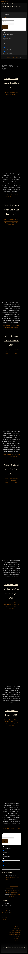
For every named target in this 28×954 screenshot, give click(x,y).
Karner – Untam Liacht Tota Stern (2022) (11, 83)
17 (7, 912)
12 (10, 910)
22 (5, 915)
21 (4, 915)
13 (2, 912)
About (16, 926)
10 (7, 910)
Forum (16, 940)
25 (9, 915)
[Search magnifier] (5, 27)
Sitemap (16, 936)
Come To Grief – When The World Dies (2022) (11, 209)
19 (10, 912)
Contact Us (16, 938)
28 (4, 917)
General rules (16, 928)
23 (6, 915)
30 (6, 917)
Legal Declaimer (16, 930)
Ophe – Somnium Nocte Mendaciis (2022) (11, 340)
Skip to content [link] (4, 1)
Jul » (6, 919)
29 (5, 917)
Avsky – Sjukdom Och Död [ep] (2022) (11, 469)
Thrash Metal (11, 722)
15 (5, 912)
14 (4, 912)
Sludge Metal (14, 221)
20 (2, 915)
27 (2, 917)
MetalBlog (8, 882)
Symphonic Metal (12, 604)
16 (6, 912)
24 (7, 915)
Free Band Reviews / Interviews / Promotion (15, 933)
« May (3, 919)
